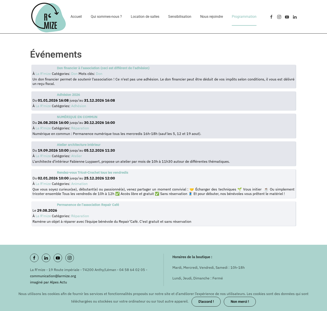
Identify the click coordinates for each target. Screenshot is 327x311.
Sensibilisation (179, 16)
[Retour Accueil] (48, 16)
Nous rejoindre (211, 16)
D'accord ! (206, 301)
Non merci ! (240, 301)
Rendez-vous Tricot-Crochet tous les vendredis (92, 172)
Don (75, 73)
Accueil (76, 16)
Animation (79, 183)
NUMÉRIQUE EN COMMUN (77, 117)
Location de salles (145, 16)
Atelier (76, 156)
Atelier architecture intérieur (79, 144)
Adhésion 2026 (68, 94)
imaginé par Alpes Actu (48, 282)
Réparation (80, 128)
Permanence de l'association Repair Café (88, 205)
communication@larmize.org (53, 276)
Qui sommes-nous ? (106, 16)
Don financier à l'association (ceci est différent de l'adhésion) (103, 68)
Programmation (244, 16)
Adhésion (78, 106)
